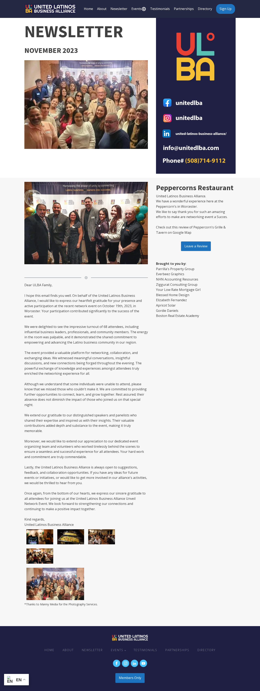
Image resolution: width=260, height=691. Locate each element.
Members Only (130, 678)
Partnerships (184, 9)
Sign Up (226, 9)
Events (136, 9)
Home (88, 9)
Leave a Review (195, 246)
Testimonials (160, 9)
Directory (205, 9)
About (101, 9)
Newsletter (118, 9)
